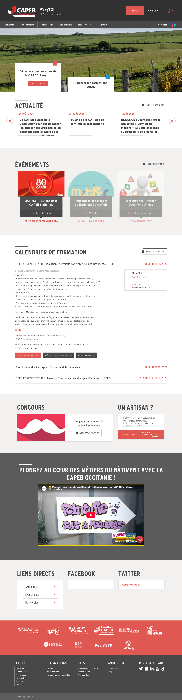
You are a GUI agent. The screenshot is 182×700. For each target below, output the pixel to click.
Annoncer (113, 669)
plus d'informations (86, 355)
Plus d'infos (38, 83)
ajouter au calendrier (29, 355)
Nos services (84, 24)
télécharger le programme (60, 355)
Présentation (47, 24)
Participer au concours (89, 433)
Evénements (28, 24)
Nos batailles (65, 24)
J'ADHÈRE (135, 11)
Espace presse (84, 672)
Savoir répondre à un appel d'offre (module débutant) (48, 367)
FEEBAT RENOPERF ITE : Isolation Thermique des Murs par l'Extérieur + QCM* (63, 378)
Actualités (9, 24)
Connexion (153, 11)
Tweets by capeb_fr (130, 584)
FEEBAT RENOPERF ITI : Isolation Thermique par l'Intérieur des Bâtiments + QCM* (66, 263)
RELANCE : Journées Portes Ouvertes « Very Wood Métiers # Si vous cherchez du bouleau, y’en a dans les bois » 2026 (141, 126)
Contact (103, 24)
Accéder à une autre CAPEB (53, 14)
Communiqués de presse (88, 669)
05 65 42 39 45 (139, 285)
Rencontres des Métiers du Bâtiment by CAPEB (91, 202)
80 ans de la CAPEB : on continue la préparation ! (87, 121)
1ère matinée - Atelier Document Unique (141, 202)
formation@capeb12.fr (142, 287)
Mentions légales (54, 672)
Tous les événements (155, 164)
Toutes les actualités (155, 105)
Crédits (50, 669)
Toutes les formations (154, 251)
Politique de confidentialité (58, 675)
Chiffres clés (83, 675)
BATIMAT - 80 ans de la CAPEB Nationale (41, 202)
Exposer (112, 672)
